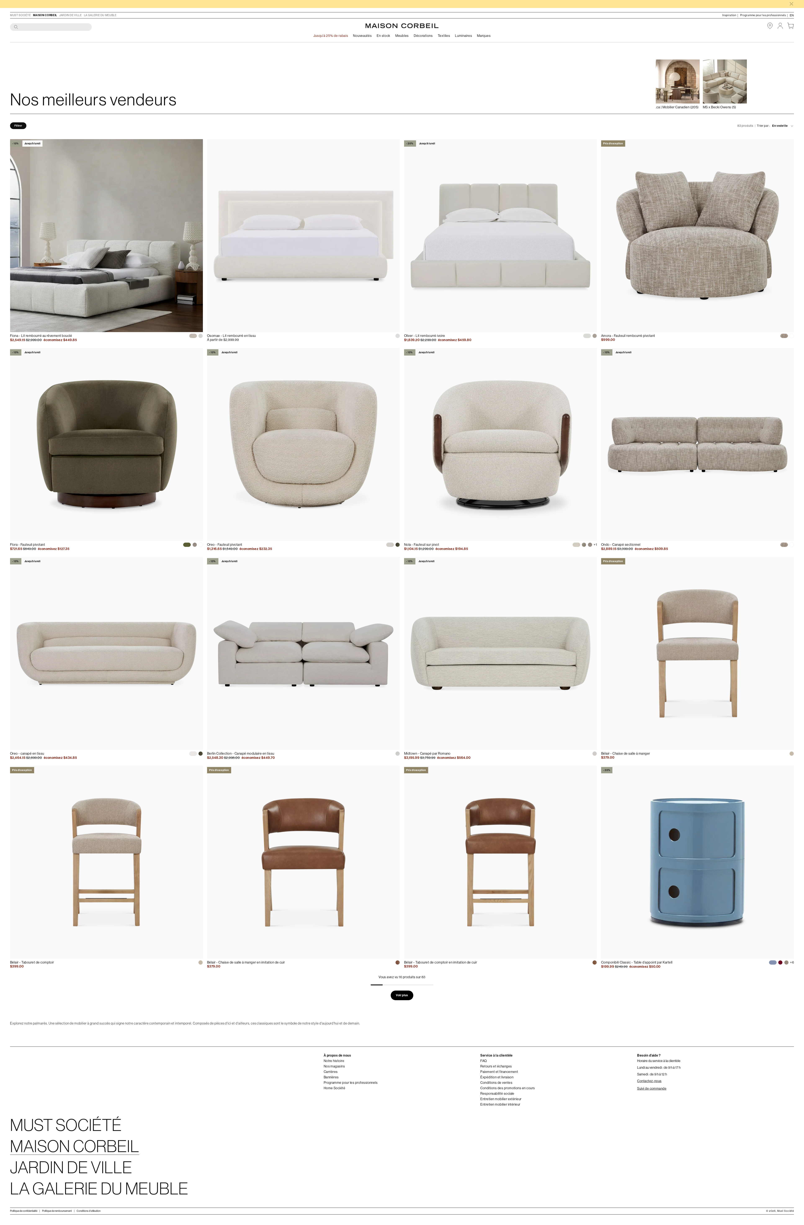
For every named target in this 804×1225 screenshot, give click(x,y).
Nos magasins (334, 1066)
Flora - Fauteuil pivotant (27, 545)
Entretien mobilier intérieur (500, 1104)
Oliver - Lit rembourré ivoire (424, 336)
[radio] (193, 336)
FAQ (483, 1061)
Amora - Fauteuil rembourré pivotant (628, 336)
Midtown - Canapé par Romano (427, 753)
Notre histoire (334, 1061)
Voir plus (402, 995)
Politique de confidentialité (23, 1210)
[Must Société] (402, 25)
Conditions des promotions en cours (507, 1088)
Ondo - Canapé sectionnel (620, 545)
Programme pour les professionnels (351, 1082)
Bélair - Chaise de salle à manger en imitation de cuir (246, 962)
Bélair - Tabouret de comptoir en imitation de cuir (440, 962)
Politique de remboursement (57, 1210)
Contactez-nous (649, 1081)
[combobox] (51, 27)
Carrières (331, 1072)
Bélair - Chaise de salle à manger (625, 753)
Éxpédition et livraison (496, 1077)
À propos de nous (337, 1055)
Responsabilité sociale (497, 1093)
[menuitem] (362, 36)
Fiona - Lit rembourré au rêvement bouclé (41, 336)
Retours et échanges (496, 1066)
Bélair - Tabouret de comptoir (32, 962)
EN (792, 15)
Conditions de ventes (496, 1082)
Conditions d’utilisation (88, 1210)
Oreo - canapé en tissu (27, 753)
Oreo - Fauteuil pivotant (224, 545)
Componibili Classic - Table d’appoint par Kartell (637, 962)
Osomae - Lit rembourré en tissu (231, 336)
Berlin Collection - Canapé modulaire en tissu (240, 753)
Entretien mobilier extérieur (500, 1099)
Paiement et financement (499, 1072)
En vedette (780, 126)
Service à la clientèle (496, 1055)
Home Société (334, 1088)
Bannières (331, 1077)
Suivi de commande (651, 1088)
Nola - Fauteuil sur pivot (421, 545)
